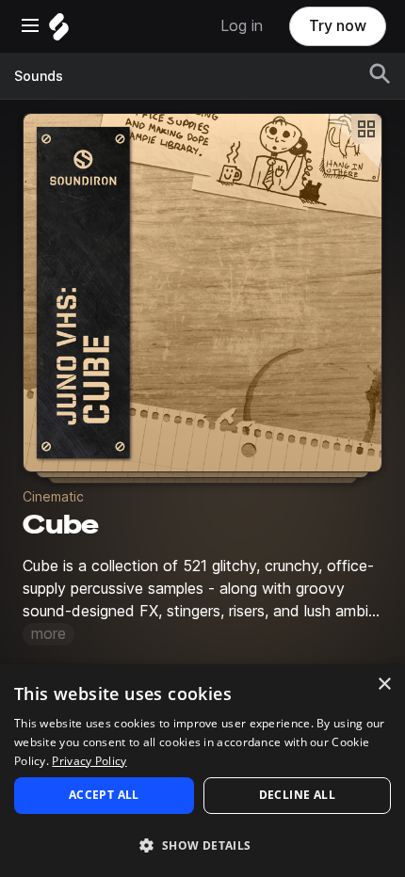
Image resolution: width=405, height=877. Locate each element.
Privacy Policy (89, 761)
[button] (202, 844)
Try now (337, 26)
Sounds (38, 76)
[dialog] (202, 770)
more (48, 634)
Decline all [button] (297, 795)
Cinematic (53, 496)
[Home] (59, 31)
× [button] (384, 685)
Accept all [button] (104, 795)
